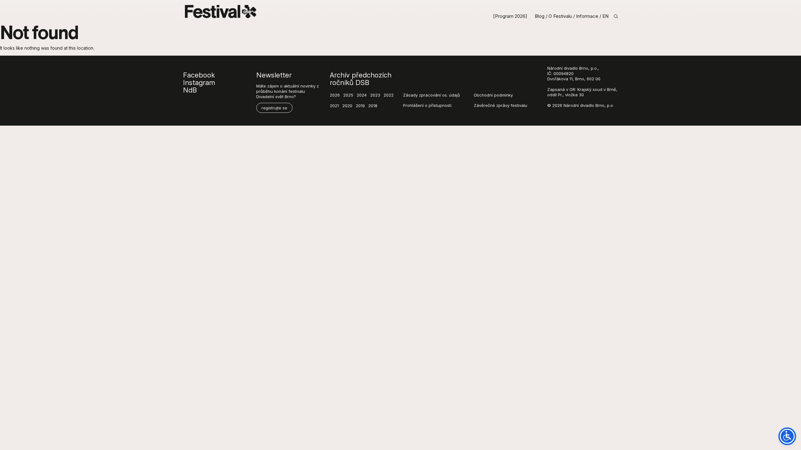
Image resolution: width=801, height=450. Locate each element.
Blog (539, 16)
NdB (190, 90)
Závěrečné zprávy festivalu (500, 105)
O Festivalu (560, 16)
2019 (360, 105)
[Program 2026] (510, 16)
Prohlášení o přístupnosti (427, 105)
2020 (347, 105)
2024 (362, 95)
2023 (375, 95)
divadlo (571, 68)
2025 (348, 95)
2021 (334, 105)
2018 (372, 105)
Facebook (199, 75)
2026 (335, 95)
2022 (389, 95)
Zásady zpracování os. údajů (431, 95)
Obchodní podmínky (493, 95)
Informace (587, 16)
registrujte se (274, 107)
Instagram (199, 82)
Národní (555, 68)
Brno (583, 68)
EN (605, 16)
